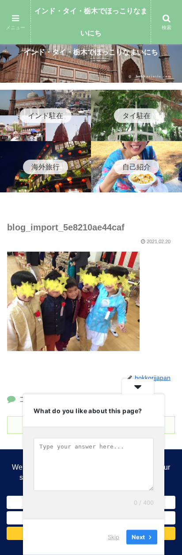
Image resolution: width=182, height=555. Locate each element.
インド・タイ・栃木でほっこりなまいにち (91, 22)
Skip (113, 536)
